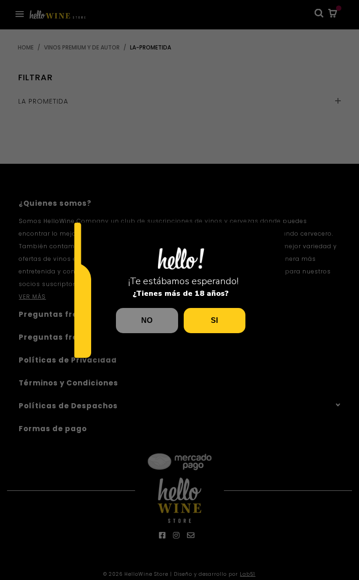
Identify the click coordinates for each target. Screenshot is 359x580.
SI (214, 320)
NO (146, 320)
